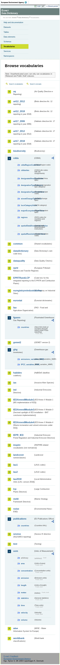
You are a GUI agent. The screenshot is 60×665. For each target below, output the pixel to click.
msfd (16, 499)
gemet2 (17, 342)
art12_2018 (19, 111)
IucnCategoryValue (27, 205)
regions (24, 217)
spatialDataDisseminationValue (27, 226)
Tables (6, 32)
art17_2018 (19, 141)
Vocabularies (9, 46)
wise (15, 628)
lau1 (15, 465)
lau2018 (17, 479)
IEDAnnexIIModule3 (23, 409)
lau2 (15, 472)
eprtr (15, 268)
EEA (14, 2)
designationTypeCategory (27, 185)
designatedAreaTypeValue (27, 178)
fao (15, 307)
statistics (25, 598)
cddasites (25, 170)
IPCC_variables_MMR (27, 364)
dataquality (19, 261)
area (23, 563)
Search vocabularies (16, 84)
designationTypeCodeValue (27, 192)
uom (15, 551)
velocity (24, 613)
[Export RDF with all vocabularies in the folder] (53, 158)
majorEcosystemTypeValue (27, 211)
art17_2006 (19, 121)
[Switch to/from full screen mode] (43, 6)
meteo (23, 592)
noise (16, 509)
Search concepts (35, 84)
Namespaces (9, 56)
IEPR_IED (18, 435)
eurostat (17, 300)
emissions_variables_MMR (27, 359)
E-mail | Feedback (11, 656)
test (15, 544)
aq (14, 91)
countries (25, 327)
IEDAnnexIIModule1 (23, 400)
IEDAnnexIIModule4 (23, 422)
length (23, 585)
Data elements (9, 37)
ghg (15, 349)
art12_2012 (19, 101)
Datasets (7, 27)
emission (25, 578)
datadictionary (20, 251)
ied (14, 390)
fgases (16, 317)
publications (19, 519)
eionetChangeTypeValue (27, 199)
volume (24, 620)
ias (14, 382)
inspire (17, 445)
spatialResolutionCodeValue (27, 234)
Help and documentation (13, 22)
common (18, 244)
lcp (14, 489)
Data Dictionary (23, 17)
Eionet (14, 17)
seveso (17, 534)
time (23, 605)
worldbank (18, 638)
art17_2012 (19, 131)
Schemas (7, 42)
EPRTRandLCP (21, 278)
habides (17, 373)
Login (39, 6)
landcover (18, 455)
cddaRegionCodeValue (27, 165)
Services (7, 51)
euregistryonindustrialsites (23, 290)
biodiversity (19, 151)
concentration (27, 571)
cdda (16, 158)
